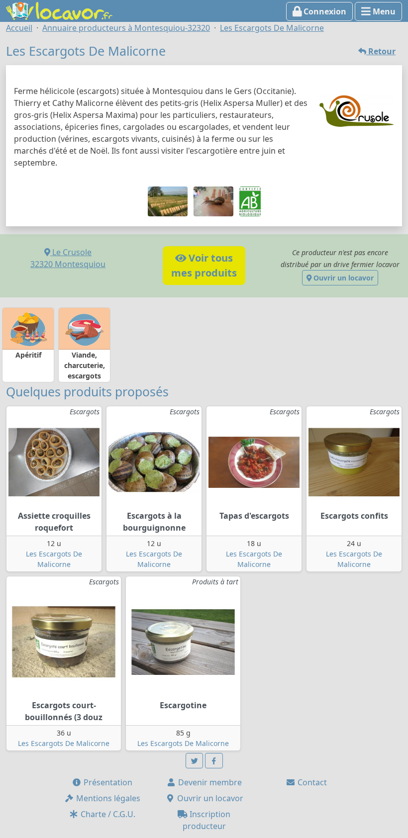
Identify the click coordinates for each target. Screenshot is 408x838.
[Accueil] (59, 9)
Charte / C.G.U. (107, 814)
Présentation (107, 782)
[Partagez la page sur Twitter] (195, 760)
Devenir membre (209, 782)
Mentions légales (107, 798)
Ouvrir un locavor (342, 277)
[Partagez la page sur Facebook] (214, 760)
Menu (383, 11)
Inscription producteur (207, 820)
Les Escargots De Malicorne (63, 743)
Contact (311, 782)
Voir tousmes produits (204, 265)
